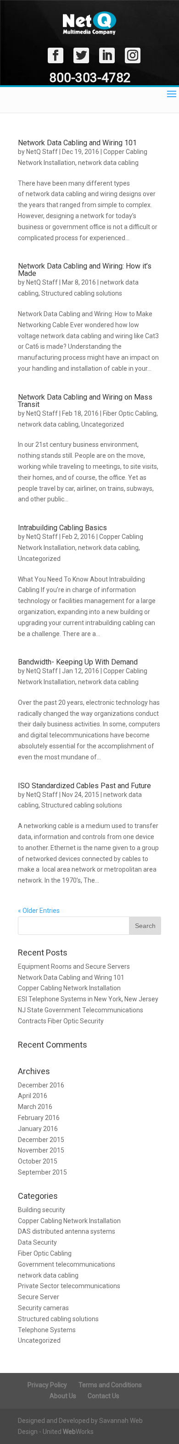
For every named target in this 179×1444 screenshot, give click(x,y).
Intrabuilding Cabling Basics (62, 527)
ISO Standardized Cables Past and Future (84, 785)
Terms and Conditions (110, 1385)
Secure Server (38, 1297)
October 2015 (37, 1161)
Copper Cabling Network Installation (69, 988)
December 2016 (41, 1085)
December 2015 (41, 1139)
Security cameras (43, 1308)
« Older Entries (39, 910)
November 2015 (41, 1150)
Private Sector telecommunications (69, 1286)
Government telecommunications (66, 1264)
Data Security (37, 1242)
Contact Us (103, 1396)
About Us (63, 1396)
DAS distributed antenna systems (66, 1231)
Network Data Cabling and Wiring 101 (77, 142)
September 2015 (42, 1172)
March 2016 (35, 1106)
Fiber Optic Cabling (130, 413)
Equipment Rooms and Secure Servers (74, 966)
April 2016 (32, 1095)
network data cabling (108, 162)
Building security (41, 1209)
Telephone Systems (47, 1330)
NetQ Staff (42, 151)
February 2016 (39, 1117)
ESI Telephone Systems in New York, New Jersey (88, 999)
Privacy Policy (47, 1385)
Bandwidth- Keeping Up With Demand (78, 662)
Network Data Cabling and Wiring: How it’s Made (84, 270)
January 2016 (38, 1128)
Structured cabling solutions (81, 293)
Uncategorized (102, 424)
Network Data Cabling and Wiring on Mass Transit (85, 401)
